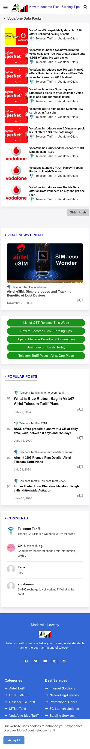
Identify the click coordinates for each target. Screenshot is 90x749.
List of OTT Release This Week (46, 322)
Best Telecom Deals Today (46, 347)
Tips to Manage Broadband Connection (46, 339)
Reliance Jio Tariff (22, 702)
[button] (85, 7)
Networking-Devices (64, 695)
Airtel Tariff (17, 688)
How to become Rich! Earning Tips (54, 7)
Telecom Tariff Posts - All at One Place (46, 355)
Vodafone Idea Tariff (24, 715)
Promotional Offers (63, 702)
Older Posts (78, 212)
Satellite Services (62, 715)
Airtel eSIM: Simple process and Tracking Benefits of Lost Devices (39, 293)
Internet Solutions (62, 688)
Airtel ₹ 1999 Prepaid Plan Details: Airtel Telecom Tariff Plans (42, 460)
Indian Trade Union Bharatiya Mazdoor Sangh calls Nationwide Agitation (46, 488)
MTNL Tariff (17, 708)
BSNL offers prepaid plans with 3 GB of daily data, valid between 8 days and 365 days (46, 431)
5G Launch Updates (64, 708)
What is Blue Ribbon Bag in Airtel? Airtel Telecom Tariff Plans (44, 401)
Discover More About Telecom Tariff (29, 730)
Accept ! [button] (14, 740)
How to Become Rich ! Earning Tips (46, 331)
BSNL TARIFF (19, 695)
